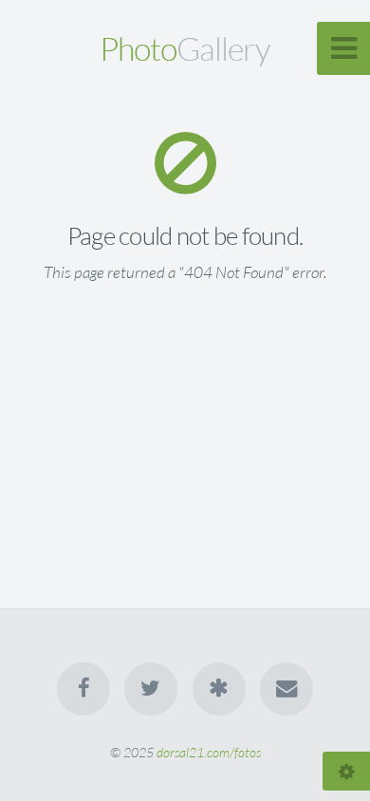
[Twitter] (150, 689)
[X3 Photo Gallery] (219, 689)
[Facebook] (83, 689)
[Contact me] (286, 689)
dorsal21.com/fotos (209, 752)
